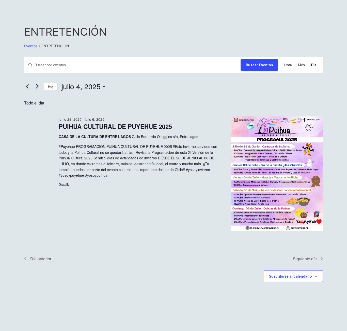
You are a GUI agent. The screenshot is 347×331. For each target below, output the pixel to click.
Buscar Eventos (259, 64)
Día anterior (40, 259)
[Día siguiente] (37, 86)
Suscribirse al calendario (290, 276)
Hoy (51, 86)
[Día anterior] (27, 86)
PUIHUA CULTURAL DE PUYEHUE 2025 (115, 126)
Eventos (30, 46)
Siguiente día (305, 259)
